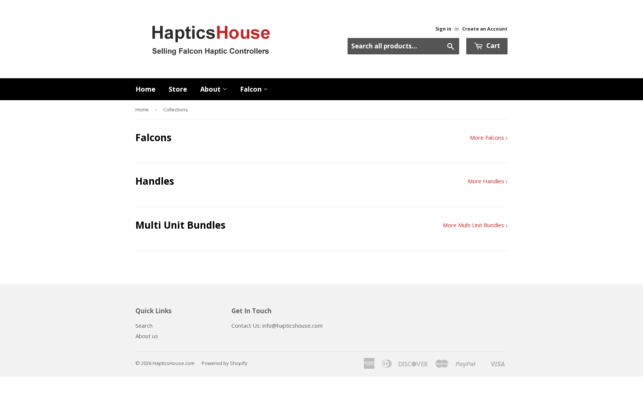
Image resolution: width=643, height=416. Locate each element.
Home (145, 89)
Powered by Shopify (224, 363)
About (211, 89)
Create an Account (485, 28)
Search (144, 325)
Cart (492, 45)
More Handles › (488, 181)
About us (146, 336)
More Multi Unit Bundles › (475, 225)
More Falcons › (489, 137)
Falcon (251, 89)
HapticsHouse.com (174, 363)
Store (178, 89)
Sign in (443, 28)
